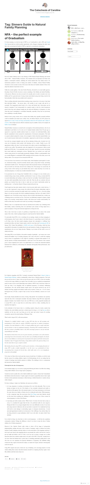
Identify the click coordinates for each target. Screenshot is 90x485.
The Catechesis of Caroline (45, 10)
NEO (72, 28)
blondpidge (8, 467)
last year (45, 310)
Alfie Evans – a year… (80, 28)
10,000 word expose (29, 225)
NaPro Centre (8, 124)
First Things (34, 394)
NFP (19, 467)
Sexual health (31, 467)
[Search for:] (74, 56)
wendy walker (74, 42)
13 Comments (39, 467)
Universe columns (45, 16)
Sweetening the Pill (43, 223)
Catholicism (15, 467)
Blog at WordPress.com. (45, 480)
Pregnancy (22, 467)
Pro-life (26, 467)
